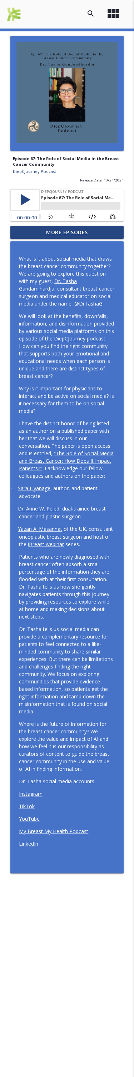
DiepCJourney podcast (79, 338)
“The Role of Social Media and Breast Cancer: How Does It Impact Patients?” (66, 461)
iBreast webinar (46, 544)
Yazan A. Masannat (40, 528)
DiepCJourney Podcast (34, 171)
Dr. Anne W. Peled (38, 508)
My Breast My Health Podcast (53, 831)
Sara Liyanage (34, 488)
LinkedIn (28, 843)
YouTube (29, 818)
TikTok (27, 806)
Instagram (31, 793)
